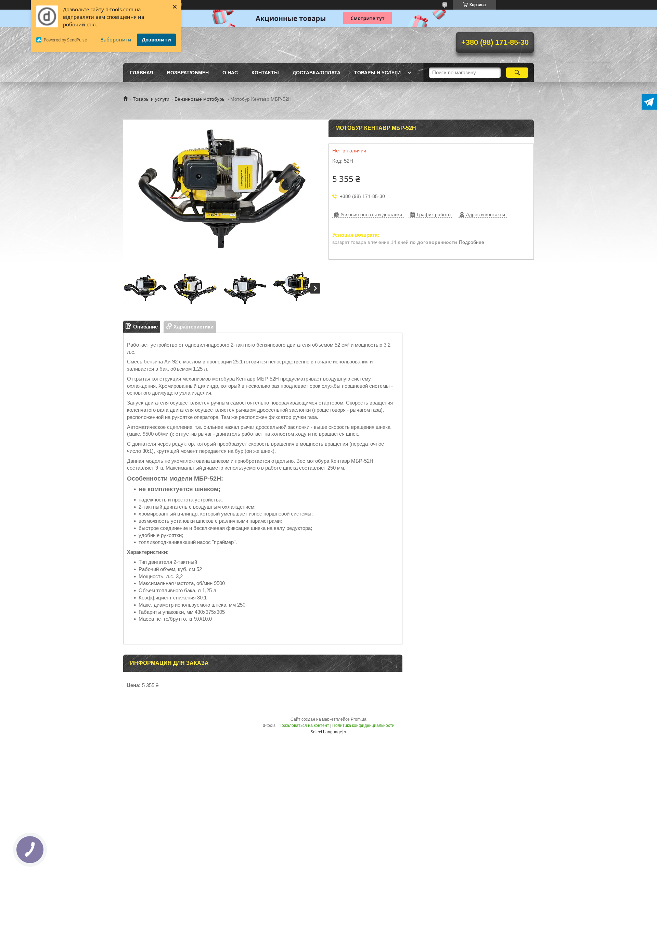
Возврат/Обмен (188, 72)
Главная (141, 72)
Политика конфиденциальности (363, 725)
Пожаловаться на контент (304, 725)
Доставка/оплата (316, 72)
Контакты (265, 72)
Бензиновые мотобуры (200, 99)
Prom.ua (358, 719)
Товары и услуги (377, 72)
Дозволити (156, 39)
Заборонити (116, 39)
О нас (230, 72)
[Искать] (517, 72)
